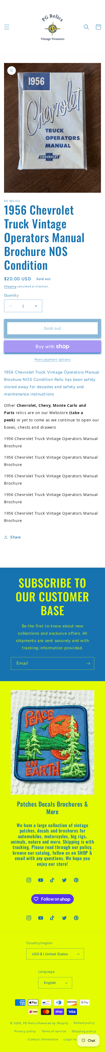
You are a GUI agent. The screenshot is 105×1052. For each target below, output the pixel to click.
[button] (7, 27)
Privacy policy (25, 1031)
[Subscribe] (88, 663)
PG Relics (30, 1023)
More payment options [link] (52, 359)
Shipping (10, 286)
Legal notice (73, 1039)
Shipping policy (84, 1031)
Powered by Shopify (53, 1023)
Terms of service (53, 1031)
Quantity (11, 295)
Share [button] (15, 537)
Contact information (43, 1039)
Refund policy (84, 1023)
